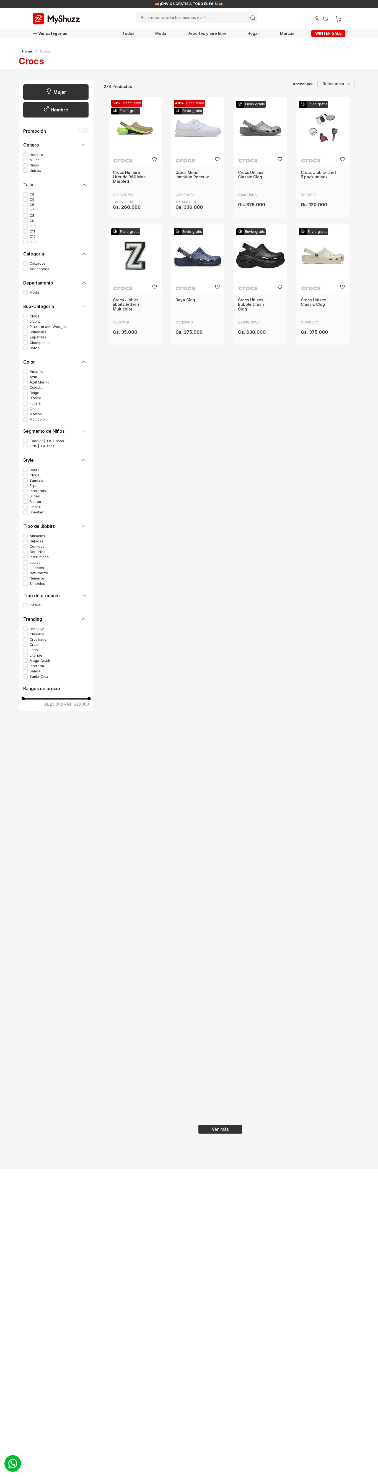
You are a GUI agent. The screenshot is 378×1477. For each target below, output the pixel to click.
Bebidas (36, 541)
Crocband (38, 639)
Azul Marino (40, 382)
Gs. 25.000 (53, 704)
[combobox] (196, 17)
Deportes (37, 552)
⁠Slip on (35, 502)
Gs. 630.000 (76, 704)
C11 (32, 231)
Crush (34, 645)
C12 (33, 236)
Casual (35, 605)
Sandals (36, 480)
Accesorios (39, 269)
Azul (33, 377)
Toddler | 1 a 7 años (47, 441)
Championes (40, 343)
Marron (36, 414)
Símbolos (37, 583)
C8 (32, 215)
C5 (32, 199)
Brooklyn (37, 629)
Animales (37, 536)
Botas (34, 348)
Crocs (45, 51)
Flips (33, 486)
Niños (34, 165)
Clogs (34, 316)
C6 (32, 205)
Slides (35, 496)
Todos (128, 33)
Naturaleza (39, 573)
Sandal (35, 671)
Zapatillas (38, 337)
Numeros (37, 578)
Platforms (38, 491)
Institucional (40, 557)
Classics (37, 634)
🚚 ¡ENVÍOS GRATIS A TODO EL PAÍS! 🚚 (189, 4)
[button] (56, 144)
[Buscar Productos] (252, 17)
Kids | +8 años (42, 446)
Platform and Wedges (48, 327)
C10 (33, 226)
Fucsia (35, 403)
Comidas (37, 546)
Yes (84, 130)
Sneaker (37, 512)
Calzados (38, 263)
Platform (37, 666)
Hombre (59, 110)
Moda (160, 33)
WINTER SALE (328, 33)
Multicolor (38, 419)
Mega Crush (40, 661)
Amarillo (36, 371)
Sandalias (38, 332)
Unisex (35, 170)
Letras (35, 562)
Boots (34, 470)
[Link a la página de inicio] (27, 51)
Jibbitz (35, 321)
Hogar (253, 33)
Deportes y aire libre (207, 33)
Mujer (59, 92)
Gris (33, 409)
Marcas (287, 33)
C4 (32, 194)
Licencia (37, 568)
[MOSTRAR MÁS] (220, 1129)
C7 (32, 210)
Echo (34, 650)
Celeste (36, 387)
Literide (36, 655)
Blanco (35, 398)
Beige (34, 393)
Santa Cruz (39, 676)
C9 (32, 221)
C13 (33, 242)
